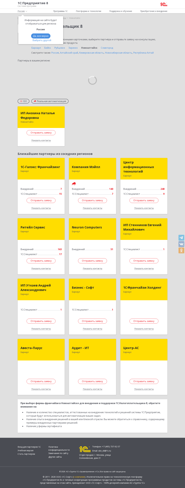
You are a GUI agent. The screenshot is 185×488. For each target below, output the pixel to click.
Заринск (73, 47)
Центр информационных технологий (138, 166)
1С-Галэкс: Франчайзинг (40, 167)
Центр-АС (131, 348)
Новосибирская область (118, 52)
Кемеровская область (91, 52)
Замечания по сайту (58, 453)
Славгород (107, 47)
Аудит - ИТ (80, 348)
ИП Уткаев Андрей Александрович (36, 287)
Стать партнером (26, 454)
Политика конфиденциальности (59, 448)
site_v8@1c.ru (104, 450)
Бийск (47, 47)
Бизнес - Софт (83, 287)
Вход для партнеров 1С (29, 446)
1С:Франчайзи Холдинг (142, 287)
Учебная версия (25, 450)
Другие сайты (55, 456)
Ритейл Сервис (33, 227)
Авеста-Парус (31, 348)
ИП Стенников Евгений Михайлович (142, 227)
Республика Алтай (143, 52)
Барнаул (36, 47)
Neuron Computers (87, 227)
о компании (79, 476)
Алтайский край (69, 52)
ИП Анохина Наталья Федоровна (38, 115)
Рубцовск (59, 47)
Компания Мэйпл (86, 167)
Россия (55, 52)
